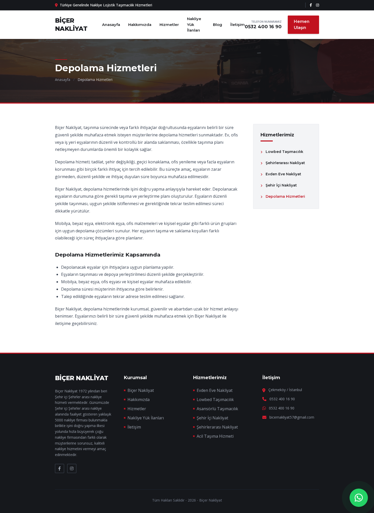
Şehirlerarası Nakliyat (217, 427)
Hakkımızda (139, 24)
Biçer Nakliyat (140, 390)
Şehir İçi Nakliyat (212, 418)
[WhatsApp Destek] (359, 498)
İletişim (237, 24)
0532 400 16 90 (263, 27)
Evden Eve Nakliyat (215, 390)
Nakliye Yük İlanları (194, 24)
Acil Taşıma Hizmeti (215, 436)
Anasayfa (111, 24)
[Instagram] (317, 5)
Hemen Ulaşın (301, 24)
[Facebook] (311, 5)
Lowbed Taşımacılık (215, 399)
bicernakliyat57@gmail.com (291, 417)
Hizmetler (169, 24)
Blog (217, 24)
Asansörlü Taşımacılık (217, 408)
